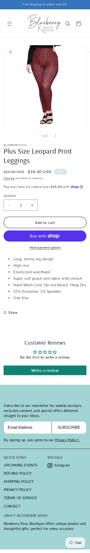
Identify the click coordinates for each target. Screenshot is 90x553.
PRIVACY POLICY (17, 490)
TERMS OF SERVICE (20, 498)
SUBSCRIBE (69, 427)
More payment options (45, 247)
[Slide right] (55, 135)
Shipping (9, 178)
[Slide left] (34, 135)
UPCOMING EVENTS (21, 465)
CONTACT (12, 506)
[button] (9, 24)
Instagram (62, 465)
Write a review (45, 370)
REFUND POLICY (18, 473)
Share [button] (13, 313)
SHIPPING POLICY (19, 481)
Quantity (10, 196)
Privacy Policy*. (67, 440)
